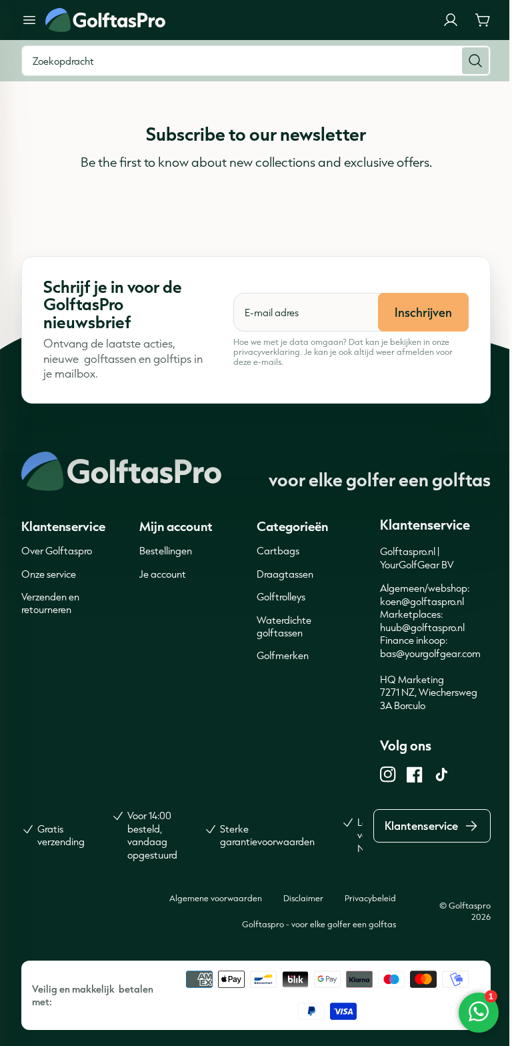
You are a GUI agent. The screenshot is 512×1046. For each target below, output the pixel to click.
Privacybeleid (370, 898)
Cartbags (278, 550)
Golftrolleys (281, 596)
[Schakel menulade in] (29, 20)
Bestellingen (165, 550)
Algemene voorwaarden (215, 898)
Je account (162, 574)
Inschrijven (423, 312)
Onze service (48, 574)
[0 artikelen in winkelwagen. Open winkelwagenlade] (483, 20)
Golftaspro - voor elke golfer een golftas (319, 924)
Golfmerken (283, 655)
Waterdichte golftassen (284, 626)
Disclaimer (303, 898)
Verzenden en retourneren (50, 603)
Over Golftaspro (56, 550)
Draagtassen (285, 574)
